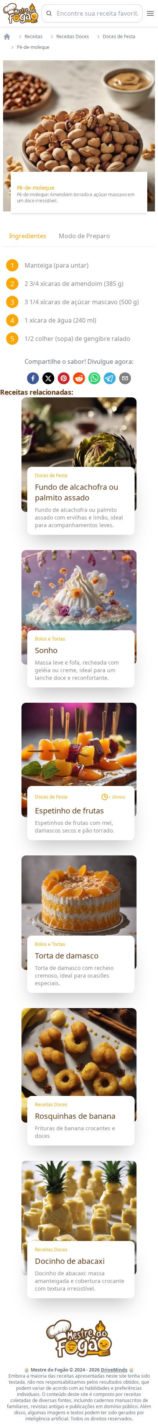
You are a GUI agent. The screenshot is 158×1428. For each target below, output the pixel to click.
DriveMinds (114, 1370)
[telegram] (110, 378)
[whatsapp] (94, 378)
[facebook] (33, 378)
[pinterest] (64, 378)
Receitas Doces (72, 37)
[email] (125, 378)
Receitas (34, 37)
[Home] (7, 36)
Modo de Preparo (84, 236)
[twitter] (48, 378)
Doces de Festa (119, 37)
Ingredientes (27, 236)
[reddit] (79, 378)
